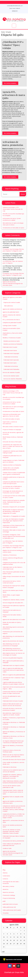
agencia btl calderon (18, 101)
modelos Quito (6, 158)
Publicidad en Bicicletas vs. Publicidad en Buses (14, 723)
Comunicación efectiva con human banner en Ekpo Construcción (12, 692)
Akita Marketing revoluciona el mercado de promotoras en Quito (13, 649)
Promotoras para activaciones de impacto (12, 632)
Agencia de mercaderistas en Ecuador (14, 619)
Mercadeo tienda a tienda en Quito (13, 426)
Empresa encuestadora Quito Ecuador (11, 329)
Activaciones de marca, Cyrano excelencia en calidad (12, 219)
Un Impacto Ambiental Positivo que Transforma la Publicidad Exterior (13, 741)
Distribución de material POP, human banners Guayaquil (13, 586)
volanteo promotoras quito (9, 64)
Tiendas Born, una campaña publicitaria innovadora (11, 468)
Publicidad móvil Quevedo (11, 360)
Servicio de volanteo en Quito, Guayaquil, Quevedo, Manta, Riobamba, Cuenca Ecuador (12, 831)
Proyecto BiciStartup (9, 898)
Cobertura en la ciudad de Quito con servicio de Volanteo (13, 770)
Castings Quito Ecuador (10, 325)
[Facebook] (10, 966)
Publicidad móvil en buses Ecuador (13, 701)
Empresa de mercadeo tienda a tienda (12, 615)
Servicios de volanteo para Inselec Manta (13, 591)
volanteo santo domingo (8, 66)
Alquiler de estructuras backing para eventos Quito (13, 551)
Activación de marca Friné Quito (12, 442)
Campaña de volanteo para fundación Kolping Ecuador (13, 452)
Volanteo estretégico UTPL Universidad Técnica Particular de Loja (13, 209)
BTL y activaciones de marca (11, 319)
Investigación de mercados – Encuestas (11, 882)
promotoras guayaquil (16, 158)
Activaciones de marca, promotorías (12, 143)
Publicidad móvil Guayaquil (11, 353)
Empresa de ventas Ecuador (12, 302)
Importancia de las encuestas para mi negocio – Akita (14, 687)
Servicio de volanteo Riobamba (13, 379)
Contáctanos (6, 876)
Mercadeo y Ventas (8, 886)
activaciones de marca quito (15, 150)
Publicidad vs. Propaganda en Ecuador (14, 516)
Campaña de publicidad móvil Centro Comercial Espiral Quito (13, 482)
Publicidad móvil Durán (10, 350)
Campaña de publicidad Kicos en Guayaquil (12, 456)
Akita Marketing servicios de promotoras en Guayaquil (11, 644)
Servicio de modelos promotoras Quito (12, 826)
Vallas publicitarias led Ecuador (12, 910)
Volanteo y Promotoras (10, 555)
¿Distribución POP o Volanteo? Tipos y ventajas (12, 45)
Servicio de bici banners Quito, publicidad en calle (12, 786)
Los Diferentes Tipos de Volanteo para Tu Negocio (13, 262)
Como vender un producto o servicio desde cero (13, 763)
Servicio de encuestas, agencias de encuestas (13, 433)
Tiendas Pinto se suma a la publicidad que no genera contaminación (14, 473)
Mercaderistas (8, 306)
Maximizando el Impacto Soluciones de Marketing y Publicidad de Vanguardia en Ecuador (13, 511)
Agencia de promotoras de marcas (13, 641)
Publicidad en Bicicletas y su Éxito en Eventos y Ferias (13, 737)
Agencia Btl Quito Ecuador (9, 53)
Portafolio (6, 913)
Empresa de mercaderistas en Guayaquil (12, 611)
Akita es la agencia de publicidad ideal (14, 675)
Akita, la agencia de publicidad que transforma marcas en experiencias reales (13, 670)
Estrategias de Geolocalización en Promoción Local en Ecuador (13, 492)
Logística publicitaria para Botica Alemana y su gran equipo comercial (13, 683)
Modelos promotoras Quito (12, 341)
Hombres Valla (7, 848)
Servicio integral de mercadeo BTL (13, 602)
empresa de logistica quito (13, 56)
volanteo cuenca (18, 61)
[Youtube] (14, 966)
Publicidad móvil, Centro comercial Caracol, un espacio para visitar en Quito (13, 792)
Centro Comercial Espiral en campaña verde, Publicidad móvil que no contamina (14, 502)
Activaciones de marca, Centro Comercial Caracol (12, 582)
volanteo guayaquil (7, 63)
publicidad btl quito (7, 118)
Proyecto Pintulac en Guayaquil (12, 429)
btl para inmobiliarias (17, 113)
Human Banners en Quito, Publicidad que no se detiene (13, 461)
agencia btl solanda (14, 106)
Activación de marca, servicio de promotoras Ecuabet (12, 709)
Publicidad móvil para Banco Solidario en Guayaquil (14, 837)
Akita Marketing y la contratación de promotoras (13, 637)
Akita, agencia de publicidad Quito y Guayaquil (13, 661)
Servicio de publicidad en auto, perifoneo (12, 697)
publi (4, 901)
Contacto (5, 878)
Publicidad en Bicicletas (9, 767)
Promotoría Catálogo (9, 895)
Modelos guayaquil (16, 156)
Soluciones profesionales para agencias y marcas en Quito (11, 415)
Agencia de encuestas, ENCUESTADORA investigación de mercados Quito (13, 283)
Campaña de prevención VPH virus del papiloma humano (14, 563)
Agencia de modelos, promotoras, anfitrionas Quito (13, 802)
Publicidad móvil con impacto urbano (13, 665)
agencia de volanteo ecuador (17, 55)
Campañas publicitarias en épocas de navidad (14, 478)
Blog (4, 870)
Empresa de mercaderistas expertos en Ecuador (14, 606)
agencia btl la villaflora (14, 105)
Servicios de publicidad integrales (13, 658)
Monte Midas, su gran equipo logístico (11, 595)
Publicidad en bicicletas (11, 357)
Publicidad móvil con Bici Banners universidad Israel (12, 568)
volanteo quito (20, 64)
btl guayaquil (10, 153)
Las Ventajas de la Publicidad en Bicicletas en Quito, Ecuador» (12, 487)
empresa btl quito (16, 116)
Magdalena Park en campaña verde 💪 (13, 797)
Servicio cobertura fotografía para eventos (13, 558)
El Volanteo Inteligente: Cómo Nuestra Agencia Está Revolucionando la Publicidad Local (14, 536)
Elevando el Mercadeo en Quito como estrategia (14, 531)
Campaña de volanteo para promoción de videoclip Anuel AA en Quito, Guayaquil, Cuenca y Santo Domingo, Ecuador (14, 808)
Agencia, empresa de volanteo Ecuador (12, 315)
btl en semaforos (17, 108)
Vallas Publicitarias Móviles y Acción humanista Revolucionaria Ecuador (13, 782)
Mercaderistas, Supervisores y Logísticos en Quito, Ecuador (12, 714)
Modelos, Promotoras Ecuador (12, 337)
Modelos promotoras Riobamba (13, 344)
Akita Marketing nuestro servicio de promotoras (13, 628)
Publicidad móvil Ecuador (10, 347)
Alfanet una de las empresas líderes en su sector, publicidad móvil (13, 755)
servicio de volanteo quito (17, 60)
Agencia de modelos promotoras (12, 309)
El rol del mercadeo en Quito (11, 419)
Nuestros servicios (8, 892)
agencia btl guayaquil (18, 51)
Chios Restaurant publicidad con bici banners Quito (13, 572)
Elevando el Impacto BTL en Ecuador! (14, 507)
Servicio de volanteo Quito (11, 376)
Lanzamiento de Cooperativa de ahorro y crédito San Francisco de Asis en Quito (13, 446)
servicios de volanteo (7, 61)
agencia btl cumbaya (7, 103)
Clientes (5, 873)
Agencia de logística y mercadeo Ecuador (12, 298)
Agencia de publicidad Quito (11, 312)
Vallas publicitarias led (9, 907)
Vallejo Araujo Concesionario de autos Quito (14, 577)
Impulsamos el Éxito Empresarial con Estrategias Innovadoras (14, 526)
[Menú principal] (14, 26)
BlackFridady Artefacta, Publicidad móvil (13, 438)
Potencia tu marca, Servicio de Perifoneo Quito (12, 751)
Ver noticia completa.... (10, 83)
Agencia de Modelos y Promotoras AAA (13, 746)
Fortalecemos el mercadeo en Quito (13, 227)
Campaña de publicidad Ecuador (12, 322)
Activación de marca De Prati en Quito (14, 759)
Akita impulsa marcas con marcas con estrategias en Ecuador (14, 654)
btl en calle (10, 108)
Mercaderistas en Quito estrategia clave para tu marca (13, 224)
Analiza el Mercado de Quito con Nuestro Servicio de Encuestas (12, 704)
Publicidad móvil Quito (10, 363)
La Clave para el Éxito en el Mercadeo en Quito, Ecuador (14, 496)
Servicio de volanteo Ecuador (11, 372)
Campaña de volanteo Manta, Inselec (13, 599)
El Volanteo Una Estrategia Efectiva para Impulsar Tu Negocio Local (13, 250)
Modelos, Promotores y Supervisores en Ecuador (14, 718)
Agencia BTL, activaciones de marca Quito (13, 95)
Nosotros (5, 889)
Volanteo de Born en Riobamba (12, 465)
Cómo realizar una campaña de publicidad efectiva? (12, 844)
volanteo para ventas (17, 63)
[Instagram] (18, 966)
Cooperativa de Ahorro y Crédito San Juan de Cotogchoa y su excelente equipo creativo (13, 815)
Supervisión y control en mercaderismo (10, 422)
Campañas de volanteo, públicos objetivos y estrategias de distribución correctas (12, 776)
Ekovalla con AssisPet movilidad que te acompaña (13, 214)
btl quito (4, 56)
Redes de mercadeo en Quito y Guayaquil (12, 623)
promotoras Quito (7, 160)
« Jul (3, 951)
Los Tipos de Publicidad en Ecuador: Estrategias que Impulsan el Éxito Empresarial (13, 520)
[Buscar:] (11, 194)
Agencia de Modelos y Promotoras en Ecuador (14, 732)
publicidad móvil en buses (10, 904)
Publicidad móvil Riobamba (11, 369)
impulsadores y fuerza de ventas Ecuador (12, 334)
